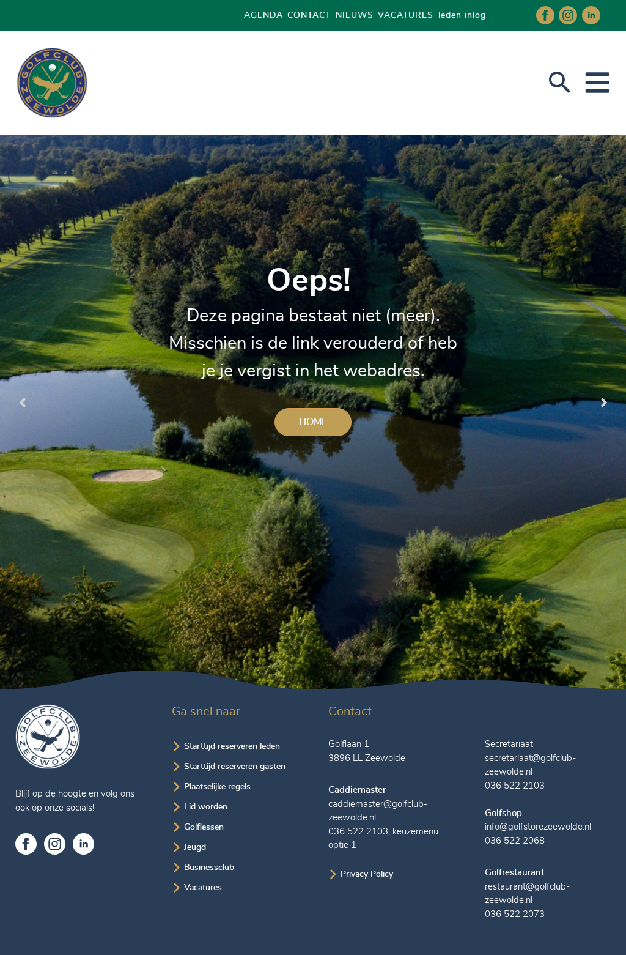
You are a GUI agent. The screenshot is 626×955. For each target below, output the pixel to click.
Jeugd (195, 847)
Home (313, 422)
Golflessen (204, 827)
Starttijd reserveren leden (232, 746)
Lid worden (205, 807)
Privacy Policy (367, 874)
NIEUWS (355, 15)
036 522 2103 (358, 831)
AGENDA (263, 15)
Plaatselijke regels (217, 786)
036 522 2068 (515, 840)
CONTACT (309, 15)
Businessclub (209, 867)
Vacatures (203, 887)
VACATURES (405, 15)
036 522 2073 (515, 914)
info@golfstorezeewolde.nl (538, 826)
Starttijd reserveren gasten (234, 766)
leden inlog (462, 15)
